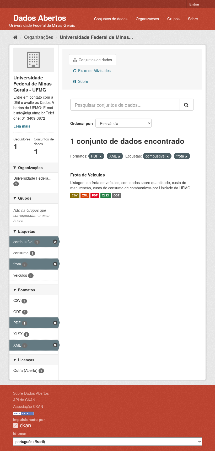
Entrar (194, 4)
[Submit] (187, 105)
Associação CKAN (28, 406)
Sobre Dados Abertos (31, 393)
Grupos (173, 18)
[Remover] (100, 156)
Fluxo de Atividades (94, 70)
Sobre (193, 18)
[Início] (15, 36)
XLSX (105, 195)
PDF (95, 195)
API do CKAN (24, 399)
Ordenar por (81, 123)
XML (85, 195)
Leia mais (21, 126)
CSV (75, 195)
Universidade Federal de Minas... (96, 37)
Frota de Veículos (87, 175)
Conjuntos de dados (110, 18)
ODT (116, 195)
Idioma (19, 433)
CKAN (22, 425)
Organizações (147, 18)
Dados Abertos (39, 17)
